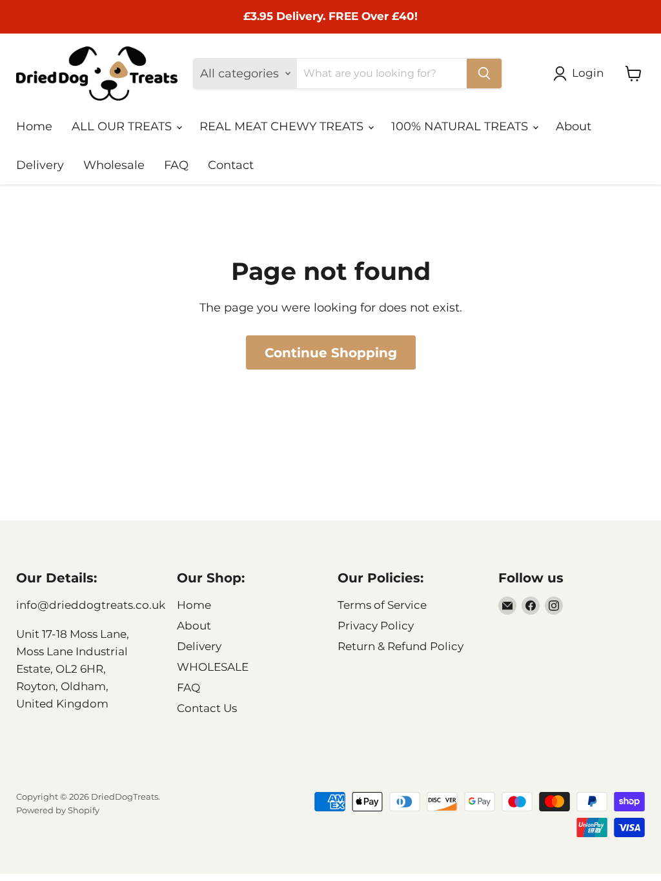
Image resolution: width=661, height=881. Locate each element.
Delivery (40, 165)
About (573, 126)
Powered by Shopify (57, 810)
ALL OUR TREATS (123, 126)
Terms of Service (382, 605)
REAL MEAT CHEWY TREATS (283, 126)
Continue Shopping (331, 352)
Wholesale (114, 165)
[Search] (484, 73)
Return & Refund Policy (400, 646)
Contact (231, 165)
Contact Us (207, 708)
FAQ (176, 165)
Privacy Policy (376, 625)
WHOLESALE (213, 666)
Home (34, 126)
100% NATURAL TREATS (461, 126)
